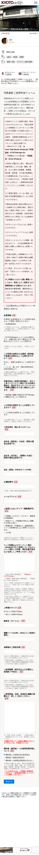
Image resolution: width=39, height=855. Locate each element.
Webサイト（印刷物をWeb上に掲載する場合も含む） (19, 522)
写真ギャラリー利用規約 (19, 271)
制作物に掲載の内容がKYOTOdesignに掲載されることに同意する (19, 396)
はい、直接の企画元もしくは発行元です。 (19, 363)
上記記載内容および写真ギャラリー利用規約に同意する (19, 307)
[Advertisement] (19, 822)
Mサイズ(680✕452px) (13, 614)
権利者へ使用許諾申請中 (15, 757)
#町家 (15, 57)
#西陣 (22, 57)
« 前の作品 (5, 33)
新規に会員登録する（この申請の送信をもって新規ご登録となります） (19, 320)
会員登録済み (10, 324)
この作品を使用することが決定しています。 (19, 413)
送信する (9, 781)
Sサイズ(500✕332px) (13, 611)
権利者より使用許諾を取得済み (17, 755)
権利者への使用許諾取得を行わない (19, 760)
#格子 (9, 57)
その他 (8, 532)
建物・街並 (11, 62)
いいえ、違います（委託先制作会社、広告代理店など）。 (19, 368)
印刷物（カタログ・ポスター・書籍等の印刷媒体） (19, 517)
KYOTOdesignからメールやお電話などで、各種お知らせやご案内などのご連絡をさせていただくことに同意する (19, 339)
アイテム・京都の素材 (24, 62)
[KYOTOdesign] (12, 3)
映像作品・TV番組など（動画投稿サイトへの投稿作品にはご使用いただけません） (19, 528)
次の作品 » (34, 33)
